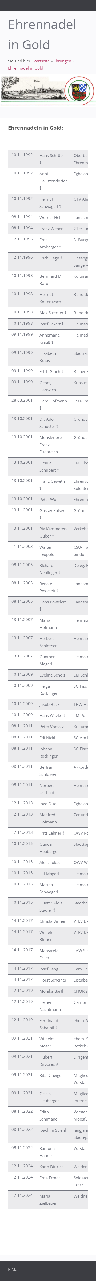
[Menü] (91, 5)
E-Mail (13, 1269)
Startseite (41, 61)
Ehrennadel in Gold (25, 68)
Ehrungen (62, 61)
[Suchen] (81, 5)
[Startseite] (71, 5)
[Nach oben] (85, 1240)
